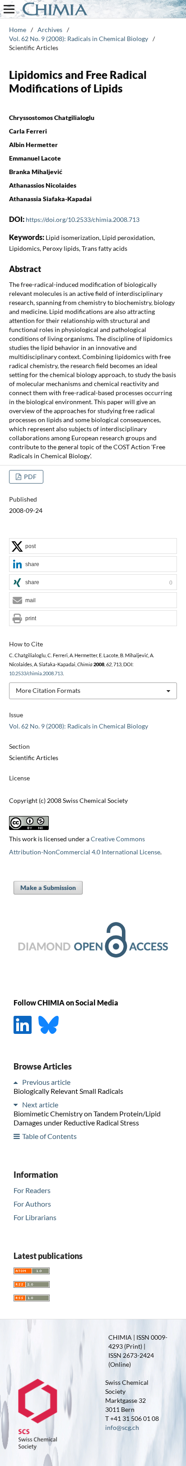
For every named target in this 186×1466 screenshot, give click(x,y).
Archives (49, 29)
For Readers (32, 1190)
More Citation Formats (48, 690)
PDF (30, 476)
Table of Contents (49, 1136)
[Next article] (17, 1104)
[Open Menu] (9, 9)
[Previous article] (17, 1082)
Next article (40, 1104)
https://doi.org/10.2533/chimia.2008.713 (83, 219)
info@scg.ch (122, 1427)
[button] (93, 546)
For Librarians (35, 1217)
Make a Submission (48, 887)
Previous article (46, 1082)
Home (17, 29)
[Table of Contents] (17, 1136)
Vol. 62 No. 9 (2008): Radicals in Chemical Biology (78, 38)
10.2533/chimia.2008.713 (36, 673)
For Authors (32, 1203)
